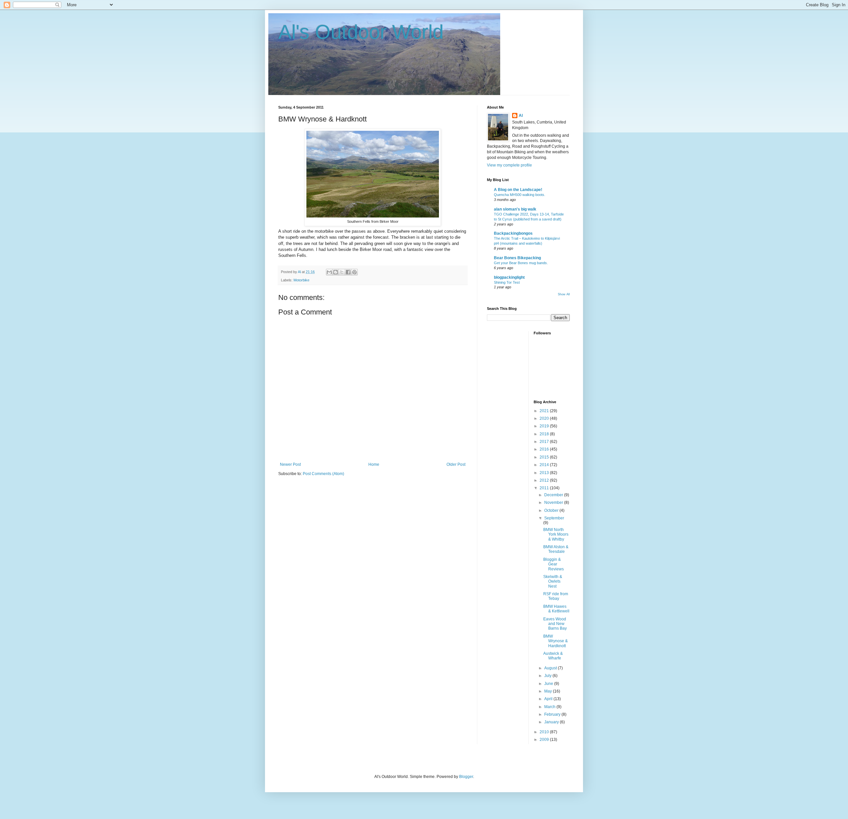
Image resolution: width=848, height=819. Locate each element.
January (552, 722)
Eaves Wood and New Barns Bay (555, 624)
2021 (545, 411)
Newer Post (290, 464)
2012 (545, 480)
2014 (545, 464)
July (548, 675)
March (550, 706)
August (551, 668)
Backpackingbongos (513, 233)
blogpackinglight (509, 277)
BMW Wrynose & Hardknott (555, 641)
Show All (564, 294)
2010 (545, 732)
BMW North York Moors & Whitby (555, 534)
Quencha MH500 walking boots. (519, 195)
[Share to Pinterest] (354, 272)
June (549, 683)
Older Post (456, 464)
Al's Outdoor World (361, 32)
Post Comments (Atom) (323, 473)
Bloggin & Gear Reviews (553, 564)
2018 (545, 434)
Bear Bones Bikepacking (517, 258)
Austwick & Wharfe (553, 655)
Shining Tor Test (507, 282)
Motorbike (301, 280)
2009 (545, 739)
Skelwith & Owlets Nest (552, 581)
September (554, 518)
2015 (545, 457)
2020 (545, 418)
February (552, 714)
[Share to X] (342, 272)
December (554, 495)
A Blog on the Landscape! (518, 189)
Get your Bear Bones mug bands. (521, 263)
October (551, 510)
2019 (545, 426)
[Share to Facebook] (348, 272)
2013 (545, 472)
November (554, 502)
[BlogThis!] (335, 272)
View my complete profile (509, 165)
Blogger (466, 776)
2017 (545, 441)
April (549, 699)
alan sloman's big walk (515, 209)
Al (521, 115)
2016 (545, 449)
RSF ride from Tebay (555, 596)
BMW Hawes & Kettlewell (556, 608)
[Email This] (329, 272)
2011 (545, 488)
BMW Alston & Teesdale (555, 549)
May (548, 691)
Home (373, 464)
